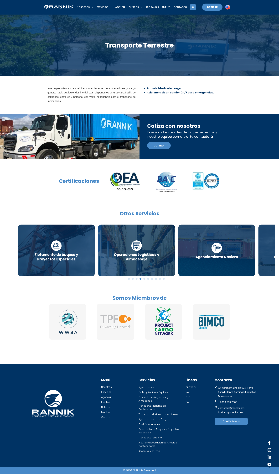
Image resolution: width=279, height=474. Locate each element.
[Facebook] (269, 443)
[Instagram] (269, 450)
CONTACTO (180, 7)
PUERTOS (134, 7)
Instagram (256, 450)
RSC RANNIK (152, 7)
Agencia (120, 7)
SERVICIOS (102, 7)
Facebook (256, 442)
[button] (193, 7)
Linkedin (257, 457)
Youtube (257, 464)
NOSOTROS (83, 7)
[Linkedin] (269, 457)
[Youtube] (269, 464)
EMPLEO (166, 7)
